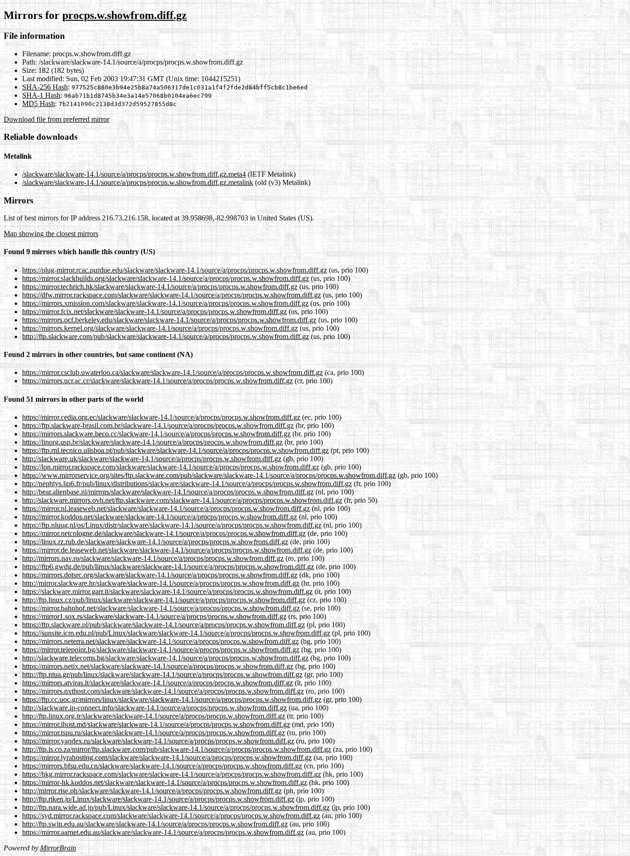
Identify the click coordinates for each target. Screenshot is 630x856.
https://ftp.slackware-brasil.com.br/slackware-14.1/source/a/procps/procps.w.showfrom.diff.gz (158, 425)
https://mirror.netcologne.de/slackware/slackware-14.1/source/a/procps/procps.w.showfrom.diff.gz (164, 533)
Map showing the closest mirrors (51, 234)
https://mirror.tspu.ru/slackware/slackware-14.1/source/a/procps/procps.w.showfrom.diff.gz (153, 733)
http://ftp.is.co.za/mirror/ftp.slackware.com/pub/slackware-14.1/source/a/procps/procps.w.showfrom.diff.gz (176, 749)
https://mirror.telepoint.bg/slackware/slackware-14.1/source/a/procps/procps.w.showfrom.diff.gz (160, 650)
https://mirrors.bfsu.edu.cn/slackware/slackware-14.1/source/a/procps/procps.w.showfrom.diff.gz (162, 766)
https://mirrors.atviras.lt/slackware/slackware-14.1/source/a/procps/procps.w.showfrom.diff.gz (157, 683)
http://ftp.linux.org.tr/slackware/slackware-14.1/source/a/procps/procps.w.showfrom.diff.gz (153, 716)
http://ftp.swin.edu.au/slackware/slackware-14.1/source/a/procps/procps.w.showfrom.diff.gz (155, 824)
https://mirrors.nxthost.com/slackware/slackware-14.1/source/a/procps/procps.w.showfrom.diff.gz (163, 691)
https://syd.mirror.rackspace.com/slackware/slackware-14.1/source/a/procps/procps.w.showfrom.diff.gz (171, 816)
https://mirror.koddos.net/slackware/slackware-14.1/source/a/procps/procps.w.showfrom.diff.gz (159, 517)
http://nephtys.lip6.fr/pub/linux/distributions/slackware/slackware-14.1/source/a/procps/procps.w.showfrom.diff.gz (187, 483)
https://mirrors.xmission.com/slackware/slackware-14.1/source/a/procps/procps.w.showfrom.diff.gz (165, 303)
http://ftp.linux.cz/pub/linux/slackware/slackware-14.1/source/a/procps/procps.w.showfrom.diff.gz (163, 600)
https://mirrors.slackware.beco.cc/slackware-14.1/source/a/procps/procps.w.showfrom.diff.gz (156, 434)
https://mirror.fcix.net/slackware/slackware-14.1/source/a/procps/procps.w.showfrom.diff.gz (154, 311)
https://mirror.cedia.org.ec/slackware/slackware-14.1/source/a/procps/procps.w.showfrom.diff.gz (161, 417)
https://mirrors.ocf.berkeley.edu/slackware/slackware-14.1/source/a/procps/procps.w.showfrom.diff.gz (169, 320)
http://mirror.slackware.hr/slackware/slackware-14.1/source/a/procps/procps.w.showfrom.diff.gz (160, 583)
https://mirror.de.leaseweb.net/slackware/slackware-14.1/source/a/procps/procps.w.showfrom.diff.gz (166, 550)
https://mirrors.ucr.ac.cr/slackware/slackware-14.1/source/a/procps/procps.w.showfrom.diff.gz (157, 381)
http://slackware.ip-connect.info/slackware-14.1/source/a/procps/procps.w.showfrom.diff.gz (154, 708)
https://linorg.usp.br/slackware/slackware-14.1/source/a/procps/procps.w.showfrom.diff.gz (152, 442)
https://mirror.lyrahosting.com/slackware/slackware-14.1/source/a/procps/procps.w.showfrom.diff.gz (167, 757)
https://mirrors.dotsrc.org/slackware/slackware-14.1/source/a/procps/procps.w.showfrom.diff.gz (159, 575)
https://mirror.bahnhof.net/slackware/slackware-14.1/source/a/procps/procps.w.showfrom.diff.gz (161, 608)
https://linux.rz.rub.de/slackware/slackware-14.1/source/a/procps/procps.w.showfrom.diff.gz (155, 542)
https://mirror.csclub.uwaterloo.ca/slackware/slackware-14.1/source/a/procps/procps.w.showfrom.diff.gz (172, 372)
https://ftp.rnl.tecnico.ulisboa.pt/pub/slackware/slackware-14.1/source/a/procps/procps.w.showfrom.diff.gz (175, 450)
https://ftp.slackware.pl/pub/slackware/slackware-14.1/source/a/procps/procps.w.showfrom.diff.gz (163, 625)
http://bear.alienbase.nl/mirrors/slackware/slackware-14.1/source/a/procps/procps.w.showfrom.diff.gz (168, 492)
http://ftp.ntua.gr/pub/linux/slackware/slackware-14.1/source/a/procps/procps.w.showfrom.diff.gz (162, 674)
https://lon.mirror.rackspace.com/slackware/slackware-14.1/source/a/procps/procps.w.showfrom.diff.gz (170, 467)
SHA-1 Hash (41, 95)
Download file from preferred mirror (56, 119)
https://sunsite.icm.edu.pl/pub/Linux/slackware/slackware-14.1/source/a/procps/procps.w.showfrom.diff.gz (176, 633)
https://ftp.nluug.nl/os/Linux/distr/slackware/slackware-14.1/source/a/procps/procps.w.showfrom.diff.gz (171, 525)
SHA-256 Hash (45, 87)
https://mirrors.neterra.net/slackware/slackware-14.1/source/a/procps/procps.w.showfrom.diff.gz (160, 641)
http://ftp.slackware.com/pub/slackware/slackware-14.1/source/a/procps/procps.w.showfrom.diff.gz (165, 336)
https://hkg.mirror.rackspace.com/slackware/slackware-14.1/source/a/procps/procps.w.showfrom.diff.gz (171, 774)
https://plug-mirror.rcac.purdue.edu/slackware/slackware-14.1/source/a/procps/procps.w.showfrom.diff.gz (174, 270)
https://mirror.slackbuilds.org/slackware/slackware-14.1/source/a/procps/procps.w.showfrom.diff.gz (165, 278)
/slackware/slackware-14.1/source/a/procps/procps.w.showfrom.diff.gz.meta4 (134, 174)
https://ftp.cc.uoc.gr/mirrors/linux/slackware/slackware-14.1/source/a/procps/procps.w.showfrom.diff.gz (171, 699)
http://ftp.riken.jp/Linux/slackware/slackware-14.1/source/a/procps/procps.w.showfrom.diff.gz (158, 799)
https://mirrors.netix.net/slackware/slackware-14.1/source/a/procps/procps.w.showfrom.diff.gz (157, 666)
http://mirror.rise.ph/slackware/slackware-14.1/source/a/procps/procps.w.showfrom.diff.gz (152, 791)
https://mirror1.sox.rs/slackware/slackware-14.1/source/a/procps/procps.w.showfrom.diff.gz (154, 616)
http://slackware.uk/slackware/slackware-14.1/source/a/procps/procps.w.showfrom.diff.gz (151, 459)
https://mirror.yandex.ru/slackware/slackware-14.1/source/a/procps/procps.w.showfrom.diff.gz (158, 741)
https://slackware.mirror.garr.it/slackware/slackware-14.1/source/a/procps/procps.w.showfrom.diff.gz (167, 591)
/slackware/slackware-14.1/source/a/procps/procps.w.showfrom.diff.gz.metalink (137, 182)
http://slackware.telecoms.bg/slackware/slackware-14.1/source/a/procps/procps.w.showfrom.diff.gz (165, 658)
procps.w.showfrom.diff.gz (124, 15)
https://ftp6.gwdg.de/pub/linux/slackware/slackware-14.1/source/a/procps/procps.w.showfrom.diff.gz (168, 567)
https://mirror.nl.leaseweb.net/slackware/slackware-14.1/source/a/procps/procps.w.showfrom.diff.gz (166, 508)
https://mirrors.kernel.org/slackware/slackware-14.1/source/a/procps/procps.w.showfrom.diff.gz (160, 328)
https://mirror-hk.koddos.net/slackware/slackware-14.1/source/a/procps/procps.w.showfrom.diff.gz (164, 782)
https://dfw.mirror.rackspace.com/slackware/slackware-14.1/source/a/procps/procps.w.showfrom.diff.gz (171, 295)
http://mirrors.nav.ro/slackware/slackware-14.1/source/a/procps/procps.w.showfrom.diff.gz (153, 558)
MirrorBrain (58, 848)
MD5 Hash (38, 103)
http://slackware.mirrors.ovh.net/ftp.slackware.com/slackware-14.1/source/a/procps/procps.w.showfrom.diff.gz (182, 500)
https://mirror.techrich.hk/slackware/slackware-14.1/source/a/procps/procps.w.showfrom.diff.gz (159, 287)
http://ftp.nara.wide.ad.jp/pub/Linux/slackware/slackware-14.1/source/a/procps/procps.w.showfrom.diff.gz (176, 807)
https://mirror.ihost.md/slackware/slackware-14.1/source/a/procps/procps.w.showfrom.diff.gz (156, 724)
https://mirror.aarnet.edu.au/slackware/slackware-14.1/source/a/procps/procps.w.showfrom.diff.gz (163, 832)
